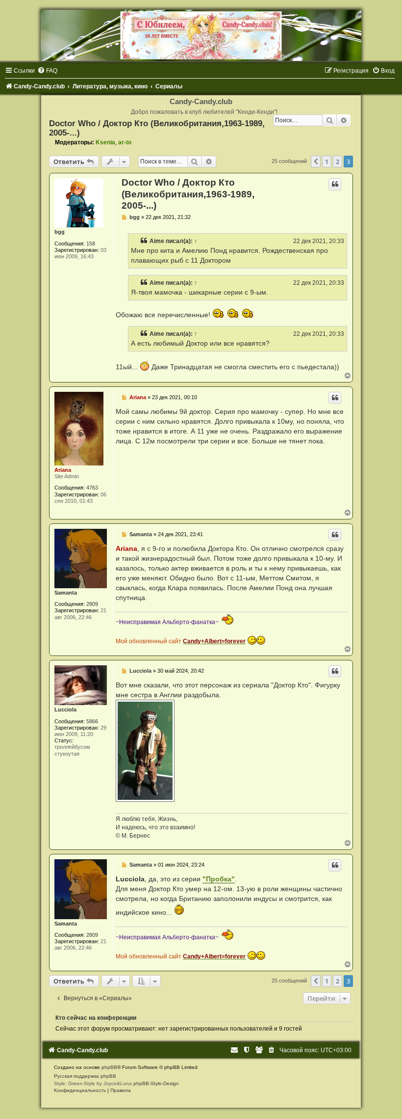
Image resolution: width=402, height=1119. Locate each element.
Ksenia (105, 142)
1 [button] (326, 161)
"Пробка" (218, 879)
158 (90, 243)
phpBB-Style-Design (156, 1083)
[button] (316, 161)
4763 (92, 488)
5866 (92, 721)
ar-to (124, 142)
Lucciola (65, 709)
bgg (59, 232)
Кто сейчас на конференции (95, 1018)
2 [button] (337, 161)
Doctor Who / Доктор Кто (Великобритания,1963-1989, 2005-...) (188, 194)
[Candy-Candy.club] (201, 35)
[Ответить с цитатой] (334, 184)
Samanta (65, 593)
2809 (92, 604)
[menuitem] (47, 70)
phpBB (109, 1067)
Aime (157, 241)
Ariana (62, 470)
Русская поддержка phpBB (85, 1076)
